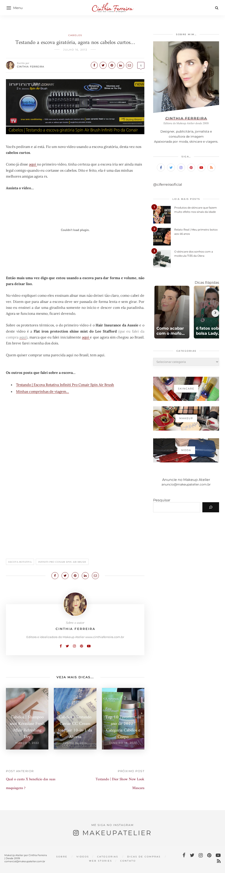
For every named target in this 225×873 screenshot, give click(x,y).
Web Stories (100, 860)
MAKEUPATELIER (117, 833)
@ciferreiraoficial (167, 184)
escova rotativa (20, 561)
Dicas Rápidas (207, 282)
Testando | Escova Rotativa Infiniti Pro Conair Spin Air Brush (65, 384)
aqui (33, 164)
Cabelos (75, 35)
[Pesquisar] (210, 507)
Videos (82, 856)
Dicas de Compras (144, 856)
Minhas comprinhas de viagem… (42, 391)
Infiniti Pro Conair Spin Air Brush (62, 561)
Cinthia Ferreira (30, 66)
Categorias (107, 856)
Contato (128, 860)
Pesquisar (161, 500)
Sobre (61, 856)
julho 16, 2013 (75, 49)
